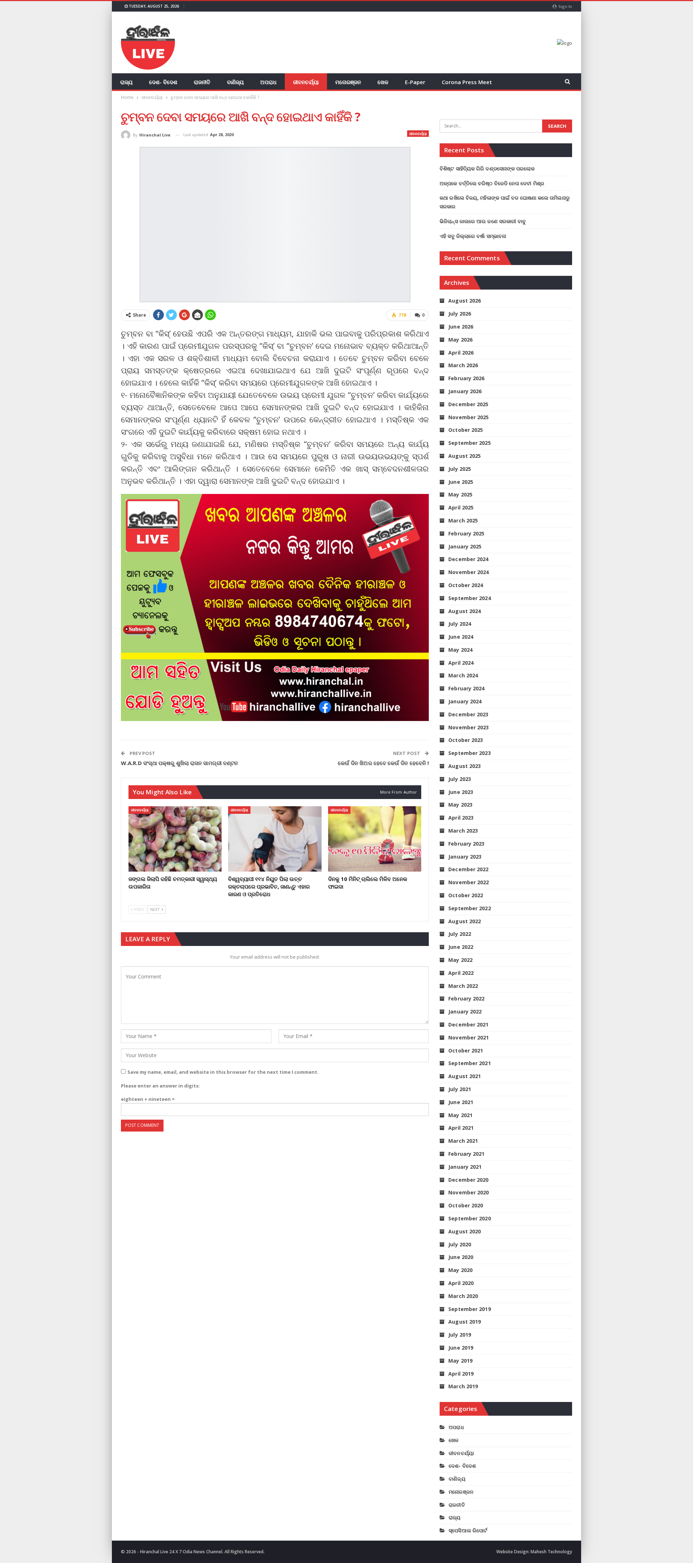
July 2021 (459, 1089)
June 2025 (460, 481)
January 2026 (464, 391)
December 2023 (468, 714)
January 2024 (464, 701)
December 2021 (468, 1024)
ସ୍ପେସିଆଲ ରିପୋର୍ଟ (468, 1530)
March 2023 (463, 830)
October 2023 (465, 740)
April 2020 (461, 1283)
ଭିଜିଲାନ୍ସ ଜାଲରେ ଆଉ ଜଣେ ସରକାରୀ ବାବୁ (483, 221)
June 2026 (460, 326)
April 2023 (461, 817)
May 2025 (460, 494)
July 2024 (459, 623)
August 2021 (464, 1076)
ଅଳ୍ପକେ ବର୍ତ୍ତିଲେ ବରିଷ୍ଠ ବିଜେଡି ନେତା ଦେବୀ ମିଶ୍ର (492, 183)
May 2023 (460, 804)
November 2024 (468, 572)
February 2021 (466, 1153)
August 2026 (464, 300)
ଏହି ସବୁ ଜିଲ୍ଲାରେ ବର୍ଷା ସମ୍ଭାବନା (473, 236)
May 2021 (460, 1115)
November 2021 (468, 1037)
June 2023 (460, 792)
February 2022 (466, 998)
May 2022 (460, 959)
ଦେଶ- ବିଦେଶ (163, 82)
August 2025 (464, 455)
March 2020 (463, 1296)
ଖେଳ (383, 82)
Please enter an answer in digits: (160, 1085)
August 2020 (464, 1231)
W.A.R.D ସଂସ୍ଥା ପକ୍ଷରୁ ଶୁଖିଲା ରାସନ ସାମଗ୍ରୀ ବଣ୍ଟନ (179, 763)
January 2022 (464, 1011)
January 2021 (464, 1166)
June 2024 (460, 636)
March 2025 (463, 520)
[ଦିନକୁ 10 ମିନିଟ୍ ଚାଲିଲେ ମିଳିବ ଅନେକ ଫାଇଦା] (374, 839)
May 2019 (460, 1360)
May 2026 (460, 339)
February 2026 (466, 378)
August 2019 (464, 1321)
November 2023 (468, 727)
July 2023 (459, 779)
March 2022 (463, 985)
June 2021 (460, 1102)
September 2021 (469, 1063)
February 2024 (466, 688)
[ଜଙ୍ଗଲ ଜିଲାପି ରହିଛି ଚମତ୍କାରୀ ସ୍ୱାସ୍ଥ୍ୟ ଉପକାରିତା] (175, 839)
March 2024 (463, 675)
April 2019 (461, 1373)
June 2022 (460, 946)
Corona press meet (467, 82)
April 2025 (461, 507)
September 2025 (469, 442)
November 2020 (468, 1192)
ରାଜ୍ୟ (126, 82)
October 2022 (465, 895)
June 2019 (460, 1347)
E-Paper (415, 82)
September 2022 (469, 908)
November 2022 (468, 882)
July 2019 (459, 1334)
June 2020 (460, 1257)
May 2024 (460, 649)
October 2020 (465, 1205)
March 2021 (463, 1140)
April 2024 (461, 662)
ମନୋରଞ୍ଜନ (348, 82)
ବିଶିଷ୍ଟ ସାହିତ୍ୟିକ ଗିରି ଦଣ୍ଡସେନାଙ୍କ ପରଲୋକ (487, 168)
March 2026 (463, 365)
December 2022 (468, 869)
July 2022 (459, 933)
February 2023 (466, 843)
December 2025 (468, 404)
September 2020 (469, 1218)
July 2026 (459, 313)
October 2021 (465, 1050)
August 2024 (464, 611)
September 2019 (469, 1309)
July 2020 (459, 1244)
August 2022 (464, 921)
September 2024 (469, 598)
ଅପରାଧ (268, 82)
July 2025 (459, 468)
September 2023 (469, 753)
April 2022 (461, 972)
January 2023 (464, 856)
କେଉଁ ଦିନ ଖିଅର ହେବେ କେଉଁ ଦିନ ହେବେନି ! (383, 763)
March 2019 (463, 1386)
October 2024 (465, 585)
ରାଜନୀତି (202, 82)
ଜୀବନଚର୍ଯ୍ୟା (306, 82)
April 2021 (461, 1127)
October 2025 (465, 429)
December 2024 (468, 559)
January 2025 (464, 546)
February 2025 (466, 533)
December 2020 (468, 1179)
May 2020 (460, 1270)
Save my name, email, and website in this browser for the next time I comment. (223, 1072)
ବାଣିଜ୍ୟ (235, 82)
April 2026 (461, 352)
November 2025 (468, 417)
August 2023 (464, 766)
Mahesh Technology (551, 1552)
